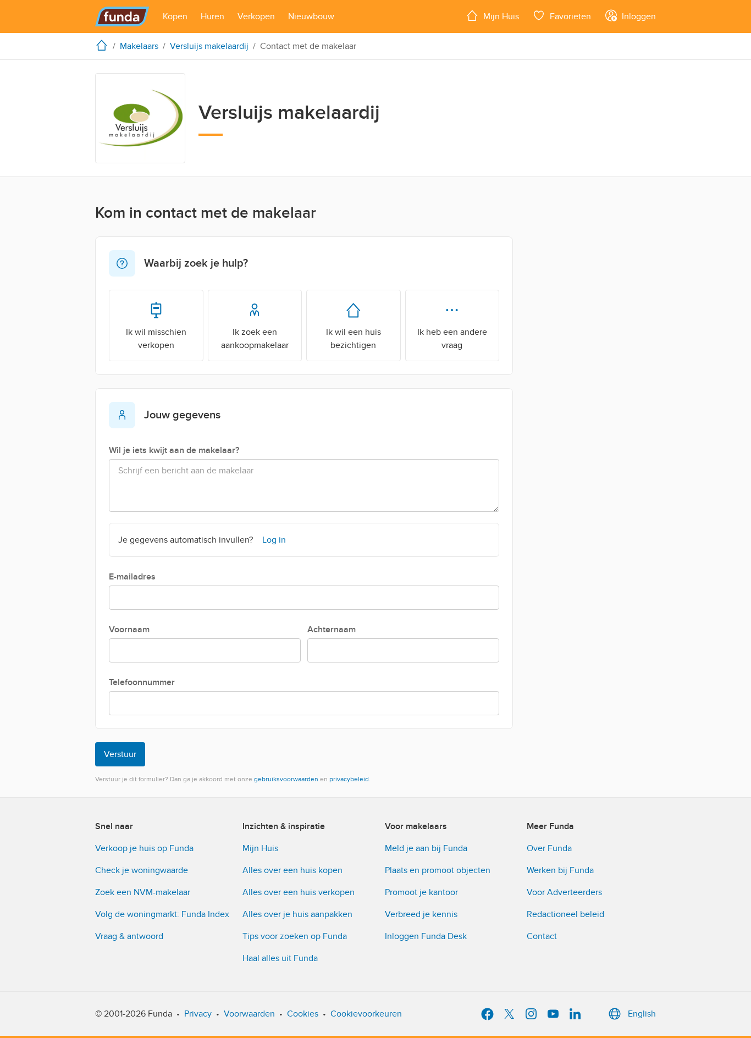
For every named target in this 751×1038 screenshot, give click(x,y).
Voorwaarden (249, 1013)
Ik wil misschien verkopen (156, 339)
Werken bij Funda (560, 870)
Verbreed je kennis (421, 914)
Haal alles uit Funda (280, 958)
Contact (542, 936)
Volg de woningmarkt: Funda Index (162, 914)
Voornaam (129, 629)
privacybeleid (349, 779)
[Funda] (122, 16)
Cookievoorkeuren (366, 1013)
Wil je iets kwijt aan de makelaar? (174, 450)
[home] (104, 45)
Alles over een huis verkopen (298, 892)
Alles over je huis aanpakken (297, 914)
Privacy (198, 1013)
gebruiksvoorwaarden (286, 779)
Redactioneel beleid (565, 914)
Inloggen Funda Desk (426, 936)
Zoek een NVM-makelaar (142, 892)
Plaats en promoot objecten (437, 870)
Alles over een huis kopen (292, 870)
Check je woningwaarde (141, 870)
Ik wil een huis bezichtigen (353, 339)
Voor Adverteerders (564, 892)
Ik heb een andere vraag (452, 339)
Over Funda (549, 848)
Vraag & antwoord (129, 936)
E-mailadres (132, 576)
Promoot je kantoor (421, 892)
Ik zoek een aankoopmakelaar (255, 339)
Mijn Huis (260, 848)
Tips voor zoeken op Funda (294, 936)
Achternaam (331, 629)
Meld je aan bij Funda (426, 848)
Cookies (302, 1013)
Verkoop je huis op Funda (144, 848)
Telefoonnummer (142, 682)
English (642, 1013)
